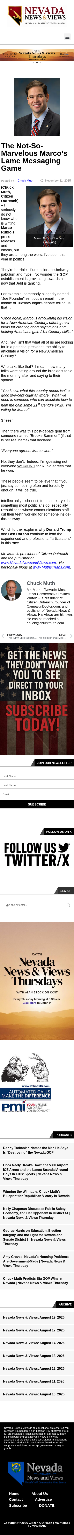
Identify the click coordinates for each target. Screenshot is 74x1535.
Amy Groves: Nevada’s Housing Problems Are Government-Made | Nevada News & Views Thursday (36, 1261)
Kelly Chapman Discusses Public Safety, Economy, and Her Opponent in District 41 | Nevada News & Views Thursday (36, 1213)
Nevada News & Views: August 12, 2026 (34, 1368)
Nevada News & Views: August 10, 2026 (34, 1394)
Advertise (43, 1499)
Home (14, 1494)
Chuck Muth (26, 180)
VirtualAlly (39, 1525)
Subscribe (18, 1505)
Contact (16, 1499)
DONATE (46, 1505)
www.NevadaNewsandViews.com (28, 563)
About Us (39, 1494)
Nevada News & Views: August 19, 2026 (34, 1317)
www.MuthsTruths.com (51, 567)
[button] (67, 36)
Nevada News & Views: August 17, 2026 (34, 1330)
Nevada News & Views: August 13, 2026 (34, 1356)
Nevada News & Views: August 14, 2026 (34, 1343)
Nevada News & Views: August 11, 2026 (33, 1381)
